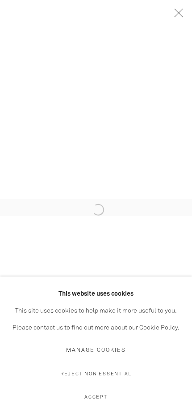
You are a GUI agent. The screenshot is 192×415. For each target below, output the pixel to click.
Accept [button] (96, 397)
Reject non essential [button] (96, 373)
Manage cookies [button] (96, 350)
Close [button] (176, 15)
